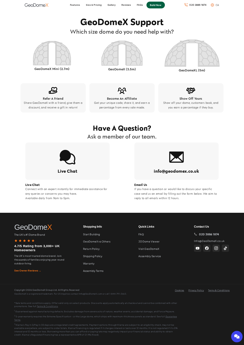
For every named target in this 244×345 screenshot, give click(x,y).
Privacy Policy (196, 290)
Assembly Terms (93, 270)
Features (75, 5)
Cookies (179, 290)
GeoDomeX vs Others (97, 241)
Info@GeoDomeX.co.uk (209, 240)
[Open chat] (237, 336)
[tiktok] (225, 248)
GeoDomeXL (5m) (192, 70)
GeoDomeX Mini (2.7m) (51, 69)
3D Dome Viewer (149, 241)
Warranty (89, 263)
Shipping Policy (93, 256)
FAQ (141, 234)
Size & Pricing (94, 5)
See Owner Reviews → (27, 270)
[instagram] (216, 248)
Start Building (91, 234)
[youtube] (197, 248)
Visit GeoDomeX (148, 248)
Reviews (126, 5)
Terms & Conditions (219, 290)
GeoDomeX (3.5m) (122, 69)
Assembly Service (149, 256)
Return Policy (91, 248)
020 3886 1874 (209, 234)
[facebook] (206, 248)
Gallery (112, 5)
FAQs (140, 5)
